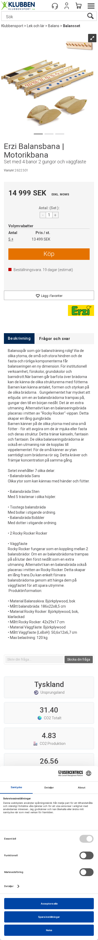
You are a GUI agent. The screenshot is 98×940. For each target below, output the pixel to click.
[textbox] (34, 659)
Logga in (66, 6)
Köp (49, 254)
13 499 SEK (41, 239)
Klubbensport (12, 26)
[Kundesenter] (55, 6)
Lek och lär (35, 26)
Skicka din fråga (78, 659)
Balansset (71, 26)
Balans (53, 26)
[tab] (19, 338)
